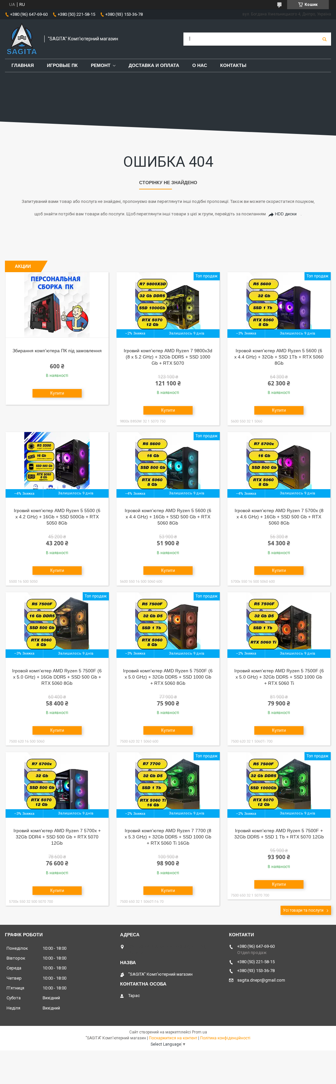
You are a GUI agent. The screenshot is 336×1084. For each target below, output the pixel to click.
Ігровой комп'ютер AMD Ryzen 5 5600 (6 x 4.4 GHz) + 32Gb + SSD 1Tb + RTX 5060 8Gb (279, 357)
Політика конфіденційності (225, 1038)
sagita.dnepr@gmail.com (261, 980)
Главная (22, 65)
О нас (199, 65)
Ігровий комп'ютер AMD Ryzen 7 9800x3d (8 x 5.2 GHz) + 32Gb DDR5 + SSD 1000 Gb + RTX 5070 (168, 357)
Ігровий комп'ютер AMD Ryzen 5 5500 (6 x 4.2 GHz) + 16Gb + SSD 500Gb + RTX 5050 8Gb (57, 517)
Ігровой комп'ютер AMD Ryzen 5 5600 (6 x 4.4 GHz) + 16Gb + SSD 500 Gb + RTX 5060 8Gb (168, 517)
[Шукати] (324, 39)
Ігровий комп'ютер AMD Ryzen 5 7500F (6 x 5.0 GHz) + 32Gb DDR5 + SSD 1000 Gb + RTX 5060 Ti (279, 677)
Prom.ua (199, 1032)
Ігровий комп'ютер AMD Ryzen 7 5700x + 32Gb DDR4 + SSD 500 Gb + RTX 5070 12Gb (57, 837)
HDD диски (286, 213)
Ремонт (101, 65)
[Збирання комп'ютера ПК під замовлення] (57, 305)
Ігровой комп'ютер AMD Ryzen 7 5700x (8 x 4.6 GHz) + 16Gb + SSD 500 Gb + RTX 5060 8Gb (279, 517)
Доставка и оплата (154, 65)
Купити (57, 393)
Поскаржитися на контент (173, 1038)
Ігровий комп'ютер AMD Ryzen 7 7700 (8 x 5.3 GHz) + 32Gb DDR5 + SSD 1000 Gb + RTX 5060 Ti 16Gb (168, 837)
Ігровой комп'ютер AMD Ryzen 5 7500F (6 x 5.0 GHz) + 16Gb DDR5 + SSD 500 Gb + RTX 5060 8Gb (57, 677)
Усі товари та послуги (303, 910)
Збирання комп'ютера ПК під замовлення (57, 350)
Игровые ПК (62, 65)
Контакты (233, 65)
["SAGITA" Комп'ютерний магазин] (21, 39)
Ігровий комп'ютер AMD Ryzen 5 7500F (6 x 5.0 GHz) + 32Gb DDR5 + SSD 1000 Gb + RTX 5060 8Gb (168, 677)
